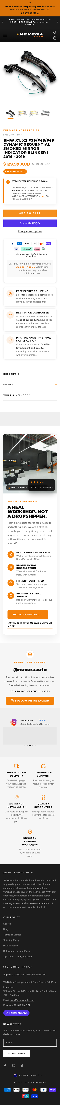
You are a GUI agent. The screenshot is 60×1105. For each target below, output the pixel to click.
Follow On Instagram (32, 700)
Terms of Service (12, 934)
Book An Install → (27, 614)
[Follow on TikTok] (22, 1065)
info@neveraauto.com (22, 1000)
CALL (43, 196)
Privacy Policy (10, 945)
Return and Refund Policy (16, 951)
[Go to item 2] (22, 113)
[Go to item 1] (10, 113)
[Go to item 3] (34, 113)
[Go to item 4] (45, 113)
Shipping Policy (11, 940)
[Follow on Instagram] (13, 1065)
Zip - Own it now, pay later (17, 956)
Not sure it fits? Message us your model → (30, 624)
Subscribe (16, 1053)
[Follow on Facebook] (5, 1065)
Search (7, 923)
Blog (5, 929)
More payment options (30, 231)
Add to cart (30, 213)
